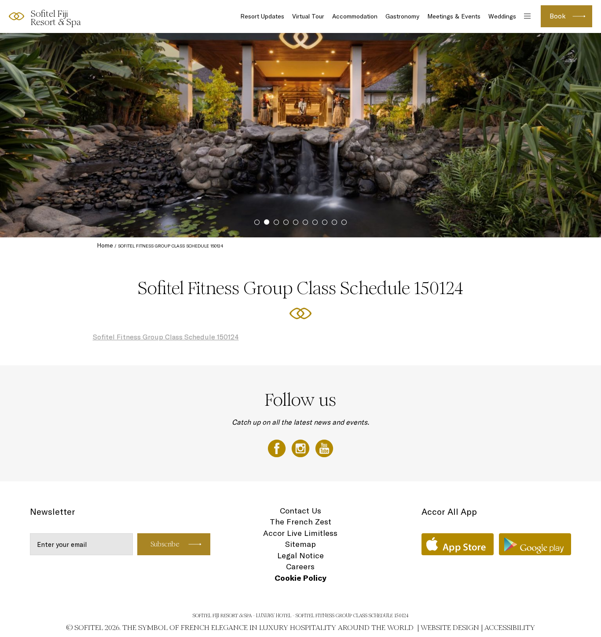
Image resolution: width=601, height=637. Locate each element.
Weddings (502, 16)
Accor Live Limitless (300, 533)
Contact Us (300, 511)
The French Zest (300, 522)
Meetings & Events (453, 16)
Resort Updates (262, 16)
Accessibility (509, 627)
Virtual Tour (308, 16)
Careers (300, 566)
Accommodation (354, 16)
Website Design (450, 627)
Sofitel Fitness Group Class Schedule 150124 (166, 336)
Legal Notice (300, 555)
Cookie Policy (300, 578)
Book (558, 16)
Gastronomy (402, 16)
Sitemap (300, 544)
